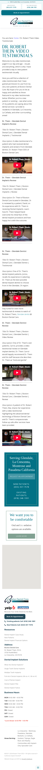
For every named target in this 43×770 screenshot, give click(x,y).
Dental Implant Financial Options (15, 640)
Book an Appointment (22, 13)
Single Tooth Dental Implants (14, 668)
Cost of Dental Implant (12, 680)
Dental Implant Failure (12, 688)
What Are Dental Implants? (13, 665)
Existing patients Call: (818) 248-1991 (21, 621)
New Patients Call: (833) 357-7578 (20, 625)
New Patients (9, 637)
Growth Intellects (27, 759)
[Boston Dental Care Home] (21, 21)
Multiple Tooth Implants (12, 672)
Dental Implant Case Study (14, 635)
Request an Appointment (21, 476)
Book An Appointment (15, 616)
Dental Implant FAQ (11, 684)
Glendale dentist (23, 314)
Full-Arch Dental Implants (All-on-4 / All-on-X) (20, 676)
